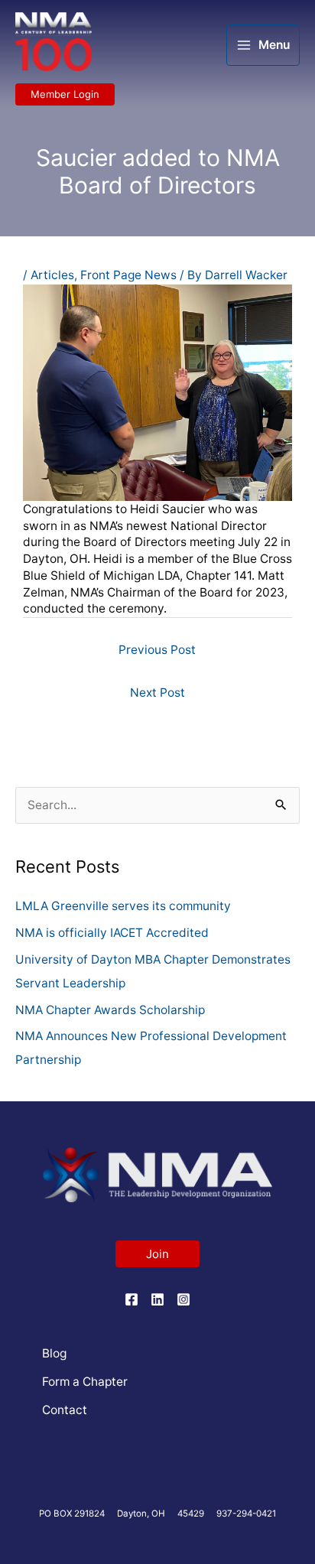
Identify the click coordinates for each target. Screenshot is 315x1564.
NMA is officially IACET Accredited (112, 932)
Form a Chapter (85, 1381)
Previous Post (157, 649)
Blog (54, 1353)
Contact (64, 1410)
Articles (52, 275)
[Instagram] (183, 1299)
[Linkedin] (157, 1299)
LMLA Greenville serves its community (123, 906)
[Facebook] (131, 1299)
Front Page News (128, 275)
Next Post (157, 692)
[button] (65, 94)
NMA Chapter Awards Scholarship (110, 1010)
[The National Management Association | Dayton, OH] (53, 42)
